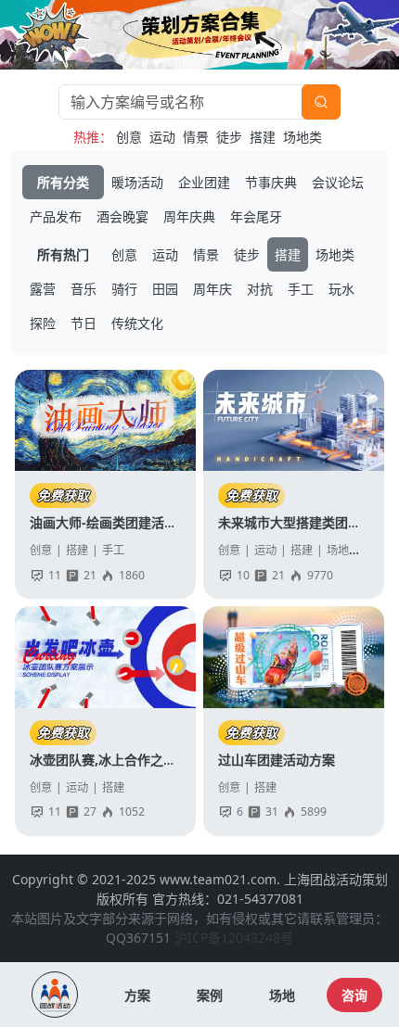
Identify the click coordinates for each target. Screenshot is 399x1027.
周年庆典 (189, 216)
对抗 (260, 289)
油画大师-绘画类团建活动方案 (116, 522)
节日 (84, 323)
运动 (162, 137)
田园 (165, 289)
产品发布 (56, 216)
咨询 (354, 995)
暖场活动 (137, 182)
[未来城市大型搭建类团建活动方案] (293, 421)
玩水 (341, 289)
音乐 (84, 289)
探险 (43, 323)
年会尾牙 (256, 216)
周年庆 (212, 289)
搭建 (263, 137)
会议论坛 (338, 182)
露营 (43, 289)
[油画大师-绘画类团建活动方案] (105, 421)
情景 (196, 137)
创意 (129, 137)
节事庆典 (271, 182)
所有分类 (63, 182)
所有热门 (63, 254)
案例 (210, 995)
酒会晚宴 (122, 216)
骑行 (124, 289)
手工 (301, 289)
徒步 (229, 137)
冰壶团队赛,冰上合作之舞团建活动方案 (142, 759)
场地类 (302, 137)
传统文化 (137, 323)
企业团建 (204, 182)
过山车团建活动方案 (276, 759)
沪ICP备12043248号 (233, 937)
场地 (282, 995)
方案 (137, 995)
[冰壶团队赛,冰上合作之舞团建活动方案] (105, 657)
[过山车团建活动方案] (293, 657)
